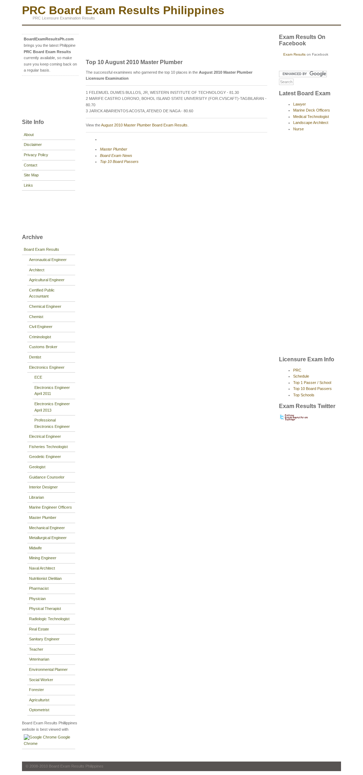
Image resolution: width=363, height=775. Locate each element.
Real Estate (39, 629)
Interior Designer (43, 487)
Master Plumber (42, 517)
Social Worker (41, 680)
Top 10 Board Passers (119, 161)
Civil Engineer (40, 326)
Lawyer (299, 104)
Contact (30, 165)
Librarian (36, 497)
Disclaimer (33, 144)
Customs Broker (43, 347)
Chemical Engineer (45, 306)
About (29, 134)
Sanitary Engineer (44, 639)
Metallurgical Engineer (48, 538)
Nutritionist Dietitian (45, 578)
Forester (36, 690)
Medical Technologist (311, 116)
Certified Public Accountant (42, 293)
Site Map (31, 175)
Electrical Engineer (45, 436)
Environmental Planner (48, 669)
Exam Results (294, 54)
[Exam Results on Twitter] (294, 420)
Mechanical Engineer (47, 528)
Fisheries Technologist (48, 447)
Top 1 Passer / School (312, 382)
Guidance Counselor (47, 477)
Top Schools (303, 395)
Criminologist (40, 337)
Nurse (298, 129)
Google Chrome (47, 740)
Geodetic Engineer (45, 456)
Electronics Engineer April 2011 (52, 390)
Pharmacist (39, 588)
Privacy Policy (36, 155)
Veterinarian (39, 659)
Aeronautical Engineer (48, 260)
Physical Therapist (45, 608)
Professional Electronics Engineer (52, 423)
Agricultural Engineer (47, 280)
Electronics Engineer (47, 367)
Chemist (36, 317)
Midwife (35, 548)
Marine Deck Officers (311, 110)
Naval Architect (42, 568)
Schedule (301, 376)
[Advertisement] (43, 96)
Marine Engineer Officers (50, 507)
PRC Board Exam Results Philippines (123, 10)
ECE (38, 377)
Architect (36, 270)
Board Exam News (116, 155)
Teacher (36, 649)
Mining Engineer (42, 558)
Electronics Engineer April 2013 (52, 407)
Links (28, 185)
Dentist (35, 357)
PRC (297, 370)
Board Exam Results (41, 249)
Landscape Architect (310, 122)
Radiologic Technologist (49, 619)
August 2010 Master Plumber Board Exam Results (144, 125)
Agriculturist (39, 700)
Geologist (37, 467)
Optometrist (39, 710)
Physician (37, 598)
